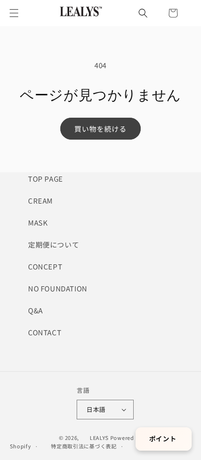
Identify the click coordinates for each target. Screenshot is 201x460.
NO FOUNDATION (57, 288)
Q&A (35, 310)
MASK (38, 222)
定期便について (53, 244)
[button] (14, 13)
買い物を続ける (100, 129)
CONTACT (44, 332)
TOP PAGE (45, 179)
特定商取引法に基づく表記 (83, 446)
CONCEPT (45, 266)
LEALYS (99, 437)
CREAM (40, 200)
